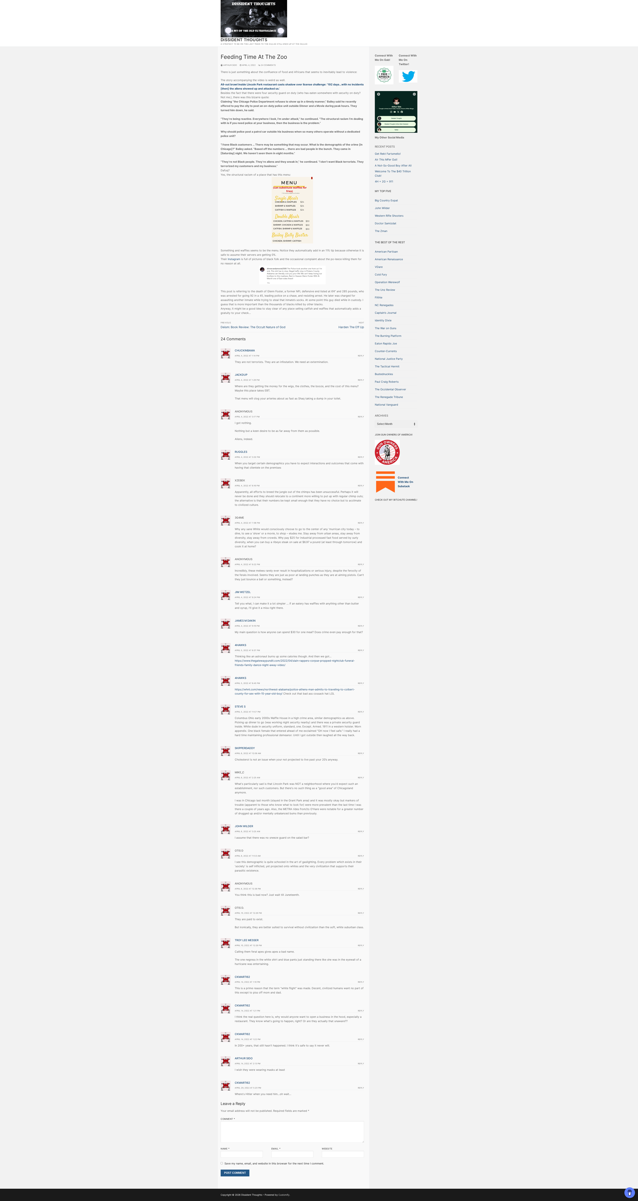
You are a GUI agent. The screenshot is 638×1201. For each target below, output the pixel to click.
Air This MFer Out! (386, 159)
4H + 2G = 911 (384, 181)
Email (276, 1148)
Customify (283, 1194)
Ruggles (241, 451)
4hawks (240, 645)
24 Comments (268, 65)
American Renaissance (389, 259)
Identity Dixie (383, 320)
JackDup (241, 374)
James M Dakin (245, 620)
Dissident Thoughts (244, 39)
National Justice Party (389, 358)
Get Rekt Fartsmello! (388, 153)
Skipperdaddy (245, 748)
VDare (379, 267)
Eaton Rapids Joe (386, 343)
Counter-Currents (386, 351)
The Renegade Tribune (389, 397)
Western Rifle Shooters (389, 215)
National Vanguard (386, 404)
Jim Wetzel (243, 592)
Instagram (234, 259)
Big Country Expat (386, 200)
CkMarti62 (242, 977)
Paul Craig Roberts (387, 381)
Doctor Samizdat (385, 223)
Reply (361, 356)
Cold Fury (381, 274)
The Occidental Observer (390, 389)
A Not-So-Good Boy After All (393, 165)
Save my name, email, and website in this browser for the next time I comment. (274, 1163)
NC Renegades (384, 305)
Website (327, 1148)
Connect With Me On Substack (405, 482)
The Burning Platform (388, 335)
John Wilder (244, 826)
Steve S (240, 706)
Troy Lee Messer (247, 940)
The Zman (381, 231)
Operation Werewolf (387, 282)
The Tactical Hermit (387, 366)
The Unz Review (385, 289)
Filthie (378, 297)
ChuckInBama (245, 350)
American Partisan (386, 251)
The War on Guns (385, 328)
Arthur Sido (230, 65)
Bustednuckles (384, 374)
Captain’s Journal (385, 312)
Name (225, 1148)
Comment (228, 1119)
